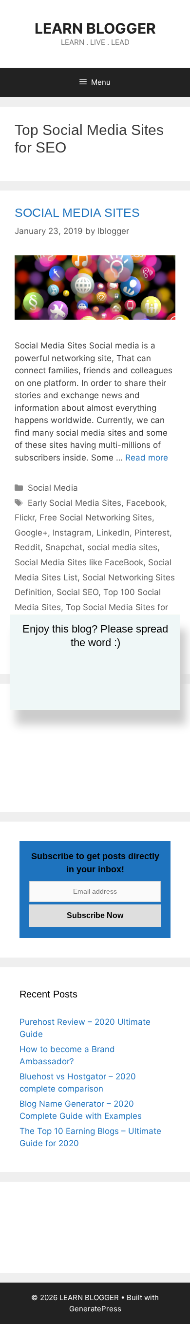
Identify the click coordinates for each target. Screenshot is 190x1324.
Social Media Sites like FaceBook (79, 562)
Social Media (53, 488)
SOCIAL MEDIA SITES (77, 212)
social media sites (122, 547)
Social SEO (77, 592)
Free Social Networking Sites (95, 517)
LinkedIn (113, 532)
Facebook (145, 503)
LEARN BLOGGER (95, 28)
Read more (146, 457)
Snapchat (63, 547)
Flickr (25, 517)
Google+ (31, 532)
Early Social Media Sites (74, 503)
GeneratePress (95, 1308)
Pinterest (152, 532)
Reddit (27, 547)
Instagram (72, 532)
